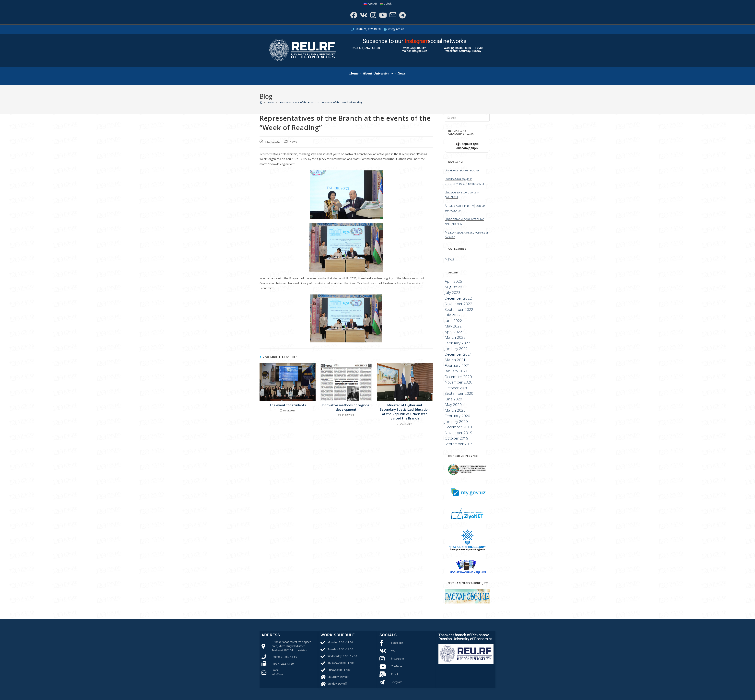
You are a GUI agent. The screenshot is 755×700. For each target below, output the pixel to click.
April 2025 (453, 281)
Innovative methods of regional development (346, 407)
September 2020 (459, 393)
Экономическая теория (462, 170)
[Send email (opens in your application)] (392, 15)
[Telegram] (402, 15)
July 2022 (452, 314)
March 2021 (455, 359)
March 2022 (455, 337)
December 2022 (458, 298)
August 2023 (455, 287)
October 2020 (456, 387)
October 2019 (456, 438)
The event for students (287, 405)
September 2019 (459, 443)
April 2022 (453, 331)
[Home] (261, 102)
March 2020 (455, 410)
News (402, 73)
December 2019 (458, 427)
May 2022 (453, 326)
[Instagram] (372, 15)
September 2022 (459, 309)
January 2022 (456, 348)
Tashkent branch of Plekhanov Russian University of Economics (465, 637)
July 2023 (452, 292)
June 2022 (453, 320)
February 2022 (457, 343)
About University (376, 73)
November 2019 (458, 432)
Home (353, 73)
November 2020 (458, 382)
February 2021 (457, 365)
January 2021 (456, 370)
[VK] (363, 15)
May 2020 (453, 404)
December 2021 (458, 354)
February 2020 (457, 415)
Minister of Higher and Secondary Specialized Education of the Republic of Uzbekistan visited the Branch (405, 411)
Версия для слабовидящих (467, 146)
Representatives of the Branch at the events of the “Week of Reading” (321, 102)
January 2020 (456, 421)
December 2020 (458, 376)
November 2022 (458, 303)
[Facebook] (353, 15)
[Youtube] (382, 15)
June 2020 (453, 399)
